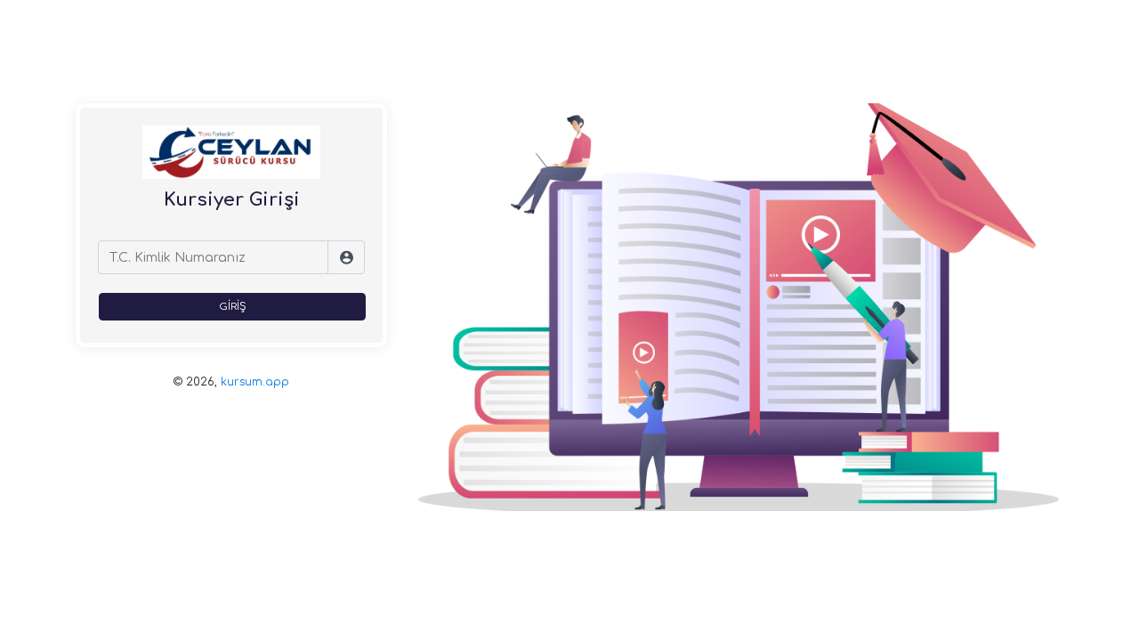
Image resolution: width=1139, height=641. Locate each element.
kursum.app (255, 382)
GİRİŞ (232, 306)
